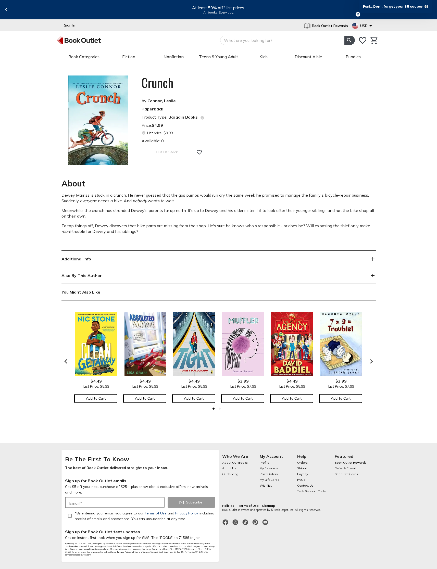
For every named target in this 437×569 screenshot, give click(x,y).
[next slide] (370, 361)
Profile (264, 462)
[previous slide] (6, 10)
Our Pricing (230, 474)
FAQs (301, 480)
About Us (229, 468)
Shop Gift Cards (346, 474)
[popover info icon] (202, 118)
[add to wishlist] (199, 152)
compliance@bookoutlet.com (78, 554)
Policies (228, 506)
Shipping (303, 468)
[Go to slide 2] (220, 409)
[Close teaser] (357, 14)
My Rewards (269, 468)
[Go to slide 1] (214, 409)
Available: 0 (153, 140)
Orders (302, 462)
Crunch (157, 82)
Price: (152, 125)
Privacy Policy (123, 552)
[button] (395, 6)
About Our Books (235, 462)
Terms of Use (248, 506)
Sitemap (268, 506)
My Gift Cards (269, 480)
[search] (349, 40)
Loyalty (302, 474)
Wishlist (266, 485)
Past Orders (269, 474)
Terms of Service (141, 552)
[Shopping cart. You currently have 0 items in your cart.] (374, 40)
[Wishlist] (362, 40)
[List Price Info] (144, 133)
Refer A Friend (345, 468)
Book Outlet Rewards (351, 462)
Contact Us (305, 485)
